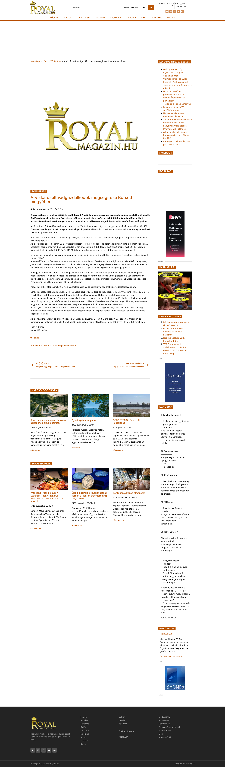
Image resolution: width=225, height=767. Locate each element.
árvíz (36, 337)
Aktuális (69, 17)
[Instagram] (174, 11)
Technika (115, 17)
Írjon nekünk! (165, 737)
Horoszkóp (166, 634)
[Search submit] (151, 7)
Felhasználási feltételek (169, 727)
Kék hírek (123, 723)
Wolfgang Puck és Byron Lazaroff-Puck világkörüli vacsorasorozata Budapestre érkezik (46, 497)
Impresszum (164, 720)
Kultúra (100, 17)
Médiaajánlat (164, 717)
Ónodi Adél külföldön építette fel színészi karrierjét (173, 331)
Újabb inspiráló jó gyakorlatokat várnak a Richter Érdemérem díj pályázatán (89, 495)
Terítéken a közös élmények (129, 493)
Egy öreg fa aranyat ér (84, 420)
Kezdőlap (35, 61)
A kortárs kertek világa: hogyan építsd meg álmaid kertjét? (48, 421)
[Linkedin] (170, 11)
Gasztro (157, 17)
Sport (144, 17)
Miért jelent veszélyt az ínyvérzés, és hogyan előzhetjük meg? (174, 72)
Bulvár (171, 17)
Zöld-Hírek (55, 61)
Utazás (122, 720)
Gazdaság (85, 17)
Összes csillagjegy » (171, 656)
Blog (161, 734)
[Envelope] (182, 11)
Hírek (45, 61)
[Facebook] (166, 11)
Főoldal (55, 17)
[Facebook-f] (32, 750)
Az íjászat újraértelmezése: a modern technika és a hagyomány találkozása (177, 122)
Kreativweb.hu (189, 764)
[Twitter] (178, 11)
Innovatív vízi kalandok (174, 129)
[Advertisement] (112, 40)
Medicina (131, 17)
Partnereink (164, 723)
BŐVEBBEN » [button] (35, 450)
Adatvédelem (165, 730)
